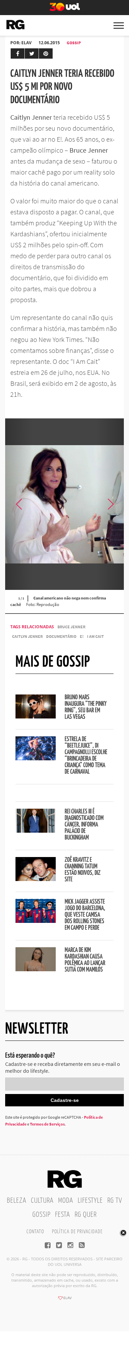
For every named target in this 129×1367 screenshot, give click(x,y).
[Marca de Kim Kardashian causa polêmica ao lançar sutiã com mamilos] (35, 969)
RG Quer (86, 1214)
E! (82, 636)
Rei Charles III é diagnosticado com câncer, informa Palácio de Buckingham (84, 825)
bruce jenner (71, 626)
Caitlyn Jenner (27, 636)
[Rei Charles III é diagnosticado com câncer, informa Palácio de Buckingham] (35, 830)
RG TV (114, 1200)
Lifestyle (90, 1200)
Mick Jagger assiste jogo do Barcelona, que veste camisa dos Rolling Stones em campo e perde (85, 915)
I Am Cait (95, 636)
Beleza (16, 1200)
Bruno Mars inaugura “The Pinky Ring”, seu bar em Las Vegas (86, 707)
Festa (62, 1214)
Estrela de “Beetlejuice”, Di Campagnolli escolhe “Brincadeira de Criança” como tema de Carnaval (86, 755)
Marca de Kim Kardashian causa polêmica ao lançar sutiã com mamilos (85, 960)
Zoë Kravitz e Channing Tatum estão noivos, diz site (82, 870)
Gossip (74, 42)
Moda (65, 1200)
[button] (110, 504)
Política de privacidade (77, 1231)
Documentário (61, 636)
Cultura (42, 1200)
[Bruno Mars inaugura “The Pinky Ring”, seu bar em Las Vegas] (35, 716)
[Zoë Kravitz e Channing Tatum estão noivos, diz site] (35, 879)
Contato (35, 1231)
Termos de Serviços (47, 1124)
